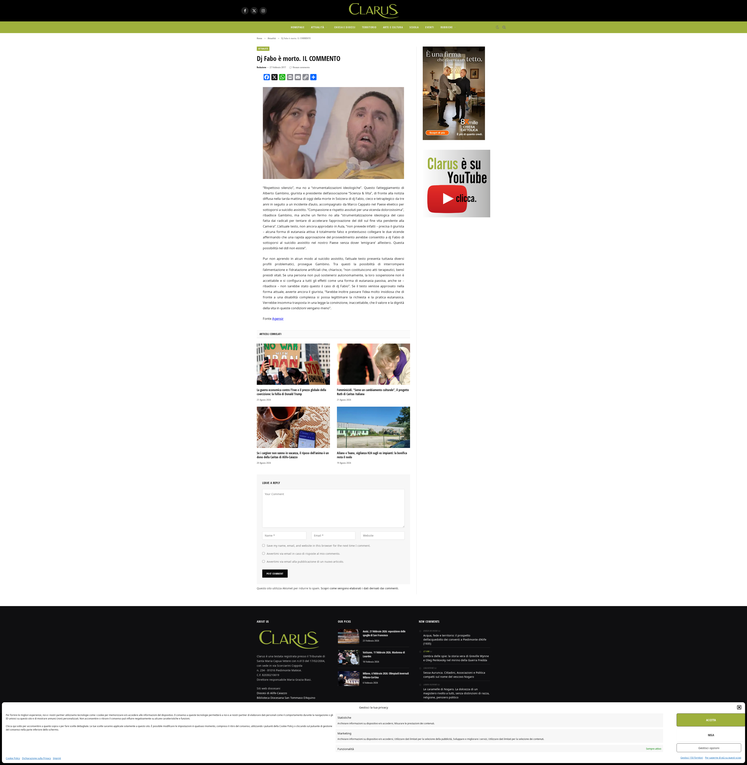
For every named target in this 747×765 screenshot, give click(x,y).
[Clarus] (373, 10)
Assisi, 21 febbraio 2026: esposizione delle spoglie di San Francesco (384, 633)
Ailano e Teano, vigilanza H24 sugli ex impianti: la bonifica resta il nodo (372, 455)
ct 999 (426, 651)
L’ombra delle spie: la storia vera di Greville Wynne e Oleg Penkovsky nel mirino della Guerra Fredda (456, 658)
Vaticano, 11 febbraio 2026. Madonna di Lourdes (384, 654)
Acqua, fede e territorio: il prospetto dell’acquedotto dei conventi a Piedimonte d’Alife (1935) (454, 639)
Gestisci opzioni (708, 748)
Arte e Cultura (393, 27)
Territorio (369, 27)
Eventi (429, 27)
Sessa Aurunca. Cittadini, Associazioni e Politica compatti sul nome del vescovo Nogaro (454, 675)
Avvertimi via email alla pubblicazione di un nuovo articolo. (305, 561)
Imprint (57, 758)
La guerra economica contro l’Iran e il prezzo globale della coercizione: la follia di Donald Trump (291, 392)
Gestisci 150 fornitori (691, 757)
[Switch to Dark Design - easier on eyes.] (497, 27)
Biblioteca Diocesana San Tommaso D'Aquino (286, 698)
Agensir (278, 318)
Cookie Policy (13, 758)
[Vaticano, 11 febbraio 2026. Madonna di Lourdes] (348, 657)
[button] (739, 707)
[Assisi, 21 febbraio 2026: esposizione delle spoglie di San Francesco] (348, 636)
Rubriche (447, 27)
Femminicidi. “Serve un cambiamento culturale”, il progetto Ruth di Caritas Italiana (373, 392)
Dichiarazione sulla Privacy (36, 758)
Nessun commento (301, 67)
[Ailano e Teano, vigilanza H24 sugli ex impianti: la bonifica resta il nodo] (373, 427)
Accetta (711, 720)
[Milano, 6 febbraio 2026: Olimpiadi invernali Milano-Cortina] (348, 678)
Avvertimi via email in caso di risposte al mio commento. (303, 553)
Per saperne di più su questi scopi (723, 757)
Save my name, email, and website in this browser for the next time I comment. (318, 545)
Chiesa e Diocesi (344, 27)
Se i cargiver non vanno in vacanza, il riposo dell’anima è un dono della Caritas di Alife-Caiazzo (293, 455)
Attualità (317, 27)
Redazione (261, 67)
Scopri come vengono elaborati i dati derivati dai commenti (359, 588)
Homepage (297, 27)
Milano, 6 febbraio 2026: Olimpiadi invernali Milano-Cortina (386, 675)
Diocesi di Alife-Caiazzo (272, 693)
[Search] (504, 27)
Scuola (414, 27)
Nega (711, 735)
